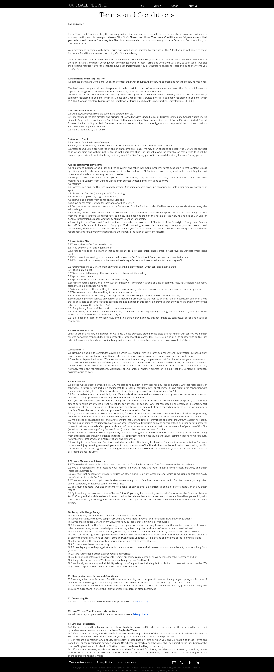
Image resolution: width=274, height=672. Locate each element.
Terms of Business (126, 662)
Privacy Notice (140, 614)
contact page (142, 601)
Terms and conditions (80, 662)
